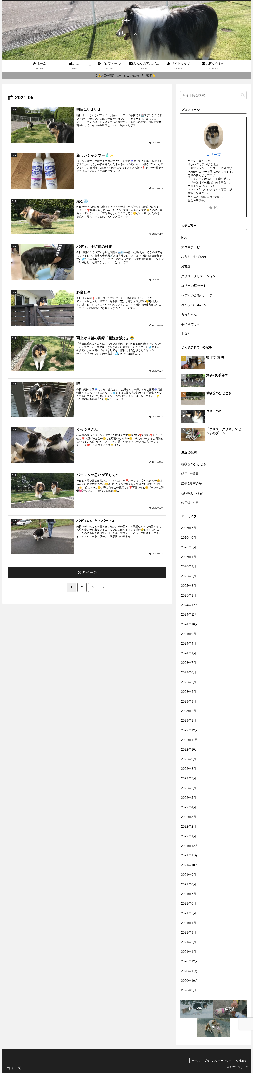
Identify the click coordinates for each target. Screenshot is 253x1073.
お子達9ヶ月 (190, 503)
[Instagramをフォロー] (216, 207)
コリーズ (213, 155)
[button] (242, 95)
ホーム (196, 1060)
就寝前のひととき (193, 464)
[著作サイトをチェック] (210, 207)
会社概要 (241, 1060)
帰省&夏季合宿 (191, 483)
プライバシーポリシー (218, 1060)
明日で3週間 (190, 474)
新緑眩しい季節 (192, 493)
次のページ (87, 572)
